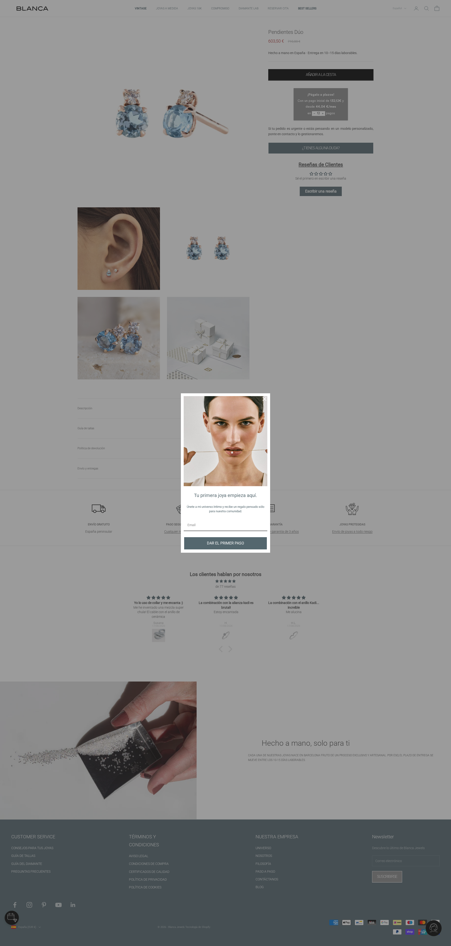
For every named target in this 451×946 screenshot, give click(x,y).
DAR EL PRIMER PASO (225, 543)
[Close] (264, 399)
